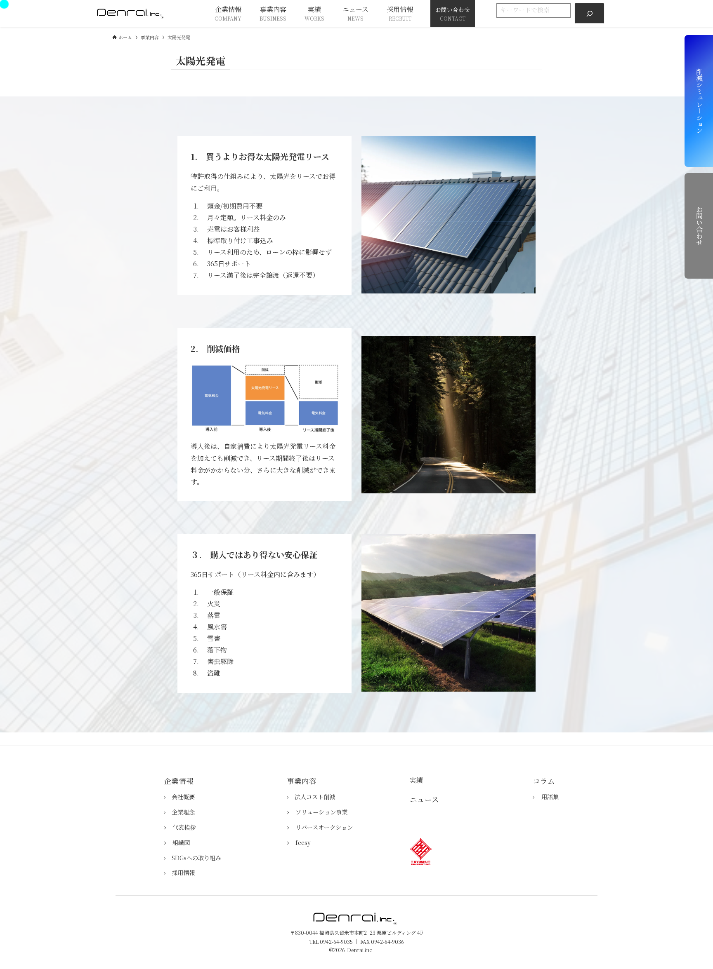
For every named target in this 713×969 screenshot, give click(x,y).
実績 (416, 780)
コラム (544, 781)
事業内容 (301, 781)
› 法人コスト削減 (311, 796)
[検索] (589, 13)
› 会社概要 (179, 796)
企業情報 (179, 781)
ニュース (424, 799)
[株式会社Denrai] (131, 13)
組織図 (181, 842)
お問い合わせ (699, 226)
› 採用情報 (179, 872)
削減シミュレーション (699, 101)
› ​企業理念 (179, 811)
